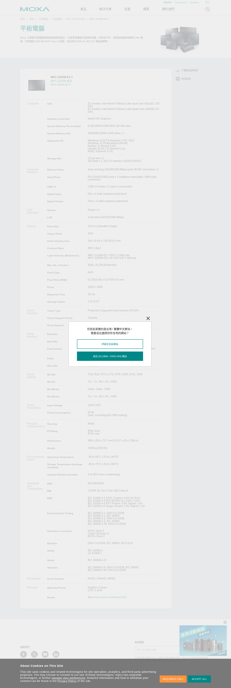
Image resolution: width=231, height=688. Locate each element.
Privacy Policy (66, 681)
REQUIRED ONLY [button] (173, 679)
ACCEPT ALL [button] (199, 679)
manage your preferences (68, 677)
